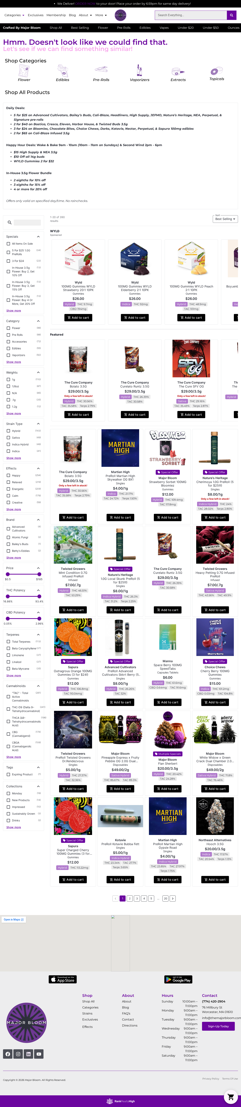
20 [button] (165, 898)
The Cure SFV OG (191, 386)
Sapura (73, 667)
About (83, 15)
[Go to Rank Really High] (120, 1101)
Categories (13, 15)
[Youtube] (38, 1054)
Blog (72, 15)
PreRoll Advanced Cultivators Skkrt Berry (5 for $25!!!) (120, 674)
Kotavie (120, 840)
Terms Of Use (230, 1078)
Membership (56, 15)
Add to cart (80, 317)
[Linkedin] (28, 1054)
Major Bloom (168, 478)
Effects (87, 1027)
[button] (10, 222)
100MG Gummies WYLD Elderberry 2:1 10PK (135, 288)
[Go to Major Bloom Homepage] (120, 15)
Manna (168, 661)
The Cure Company (78, 382)
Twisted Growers (73, 569)
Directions (129, 1025)
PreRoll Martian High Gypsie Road (167, 845)
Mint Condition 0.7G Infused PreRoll (73, 574)
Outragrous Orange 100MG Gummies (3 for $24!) (73, 672)
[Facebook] (7, 1054)
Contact (128, 1019)
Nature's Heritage (215, 478)
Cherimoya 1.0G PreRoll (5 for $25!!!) (215, 483)
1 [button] (122, 898)
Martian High (120, 472)
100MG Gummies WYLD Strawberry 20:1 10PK (78, 288)
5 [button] (151, 898)
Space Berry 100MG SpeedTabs (168, 666)
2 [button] (129, 898)
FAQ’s (126, 1013)
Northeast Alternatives (215, 840)
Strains (87, 1013)
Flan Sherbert (167, 763)
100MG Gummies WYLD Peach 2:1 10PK (191, 288)
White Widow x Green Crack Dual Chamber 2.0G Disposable (215, 761)
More (99, 15)
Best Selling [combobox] (223, 219)
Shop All (88, 1001)
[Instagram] (18, 1054)
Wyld (78, 282)
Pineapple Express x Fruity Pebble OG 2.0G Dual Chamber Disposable (120, 761)
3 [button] (137, 898)
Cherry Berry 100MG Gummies (215, 672)
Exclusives (35, 15)
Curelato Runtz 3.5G (134, 386)
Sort (217, 215)
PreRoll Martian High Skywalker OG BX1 (120, 477)
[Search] (231, 15)
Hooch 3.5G (215, 844)
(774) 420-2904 (213, 1001)
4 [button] (144, 898)
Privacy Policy (210, 1078)
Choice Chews (215, 667)
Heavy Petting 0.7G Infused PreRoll (215, 574)
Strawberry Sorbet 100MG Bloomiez (167, 483)
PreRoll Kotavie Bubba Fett (120, 844)
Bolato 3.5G (78, 386)
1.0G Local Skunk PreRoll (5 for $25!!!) (120, 580)
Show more (13, 310)
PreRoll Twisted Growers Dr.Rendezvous (73, 759)
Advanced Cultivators (120, 667)
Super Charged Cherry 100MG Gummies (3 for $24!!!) (73, 853)
